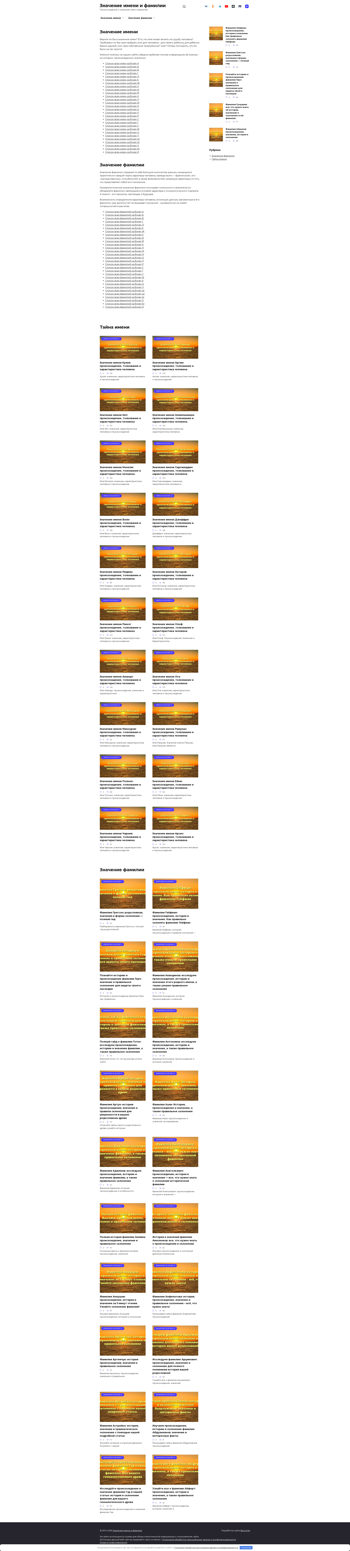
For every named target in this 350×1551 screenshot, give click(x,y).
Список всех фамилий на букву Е (124, 228)
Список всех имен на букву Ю (122, 149)
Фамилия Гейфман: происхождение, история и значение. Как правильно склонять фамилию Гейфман (171, 917)
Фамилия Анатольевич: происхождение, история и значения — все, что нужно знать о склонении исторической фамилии (174, 1177)
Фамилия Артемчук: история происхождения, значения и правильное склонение (119, 1363)
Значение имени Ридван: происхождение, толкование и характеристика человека (120, 575)
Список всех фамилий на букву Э (124, 300)
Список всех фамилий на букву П (124, 261)
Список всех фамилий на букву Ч (124, 287)
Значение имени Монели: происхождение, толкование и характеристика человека (120, 470)
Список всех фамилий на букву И (124, 238)
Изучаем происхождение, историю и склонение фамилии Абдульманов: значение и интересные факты (173, 1430)
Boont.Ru (245, 1530)
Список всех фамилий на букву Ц (124, 284)
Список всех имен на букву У (122, 126)
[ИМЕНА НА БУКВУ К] (123, 357)
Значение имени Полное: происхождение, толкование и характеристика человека (120, 784)
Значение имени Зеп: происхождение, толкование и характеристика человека (120, 418)
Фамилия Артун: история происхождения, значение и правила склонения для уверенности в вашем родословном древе (119, 1111)
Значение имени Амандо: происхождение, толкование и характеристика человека (120, 680)
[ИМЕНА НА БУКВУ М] (123, 461)
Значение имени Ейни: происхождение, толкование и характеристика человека (173, 784)
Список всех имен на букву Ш (122, 139)
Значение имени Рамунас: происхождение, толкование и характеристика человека (173, 732)
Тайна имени (114, 327)
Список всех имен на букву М (122, 103)
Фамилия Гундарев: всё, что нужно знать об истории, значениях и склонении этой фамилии (237, 111)
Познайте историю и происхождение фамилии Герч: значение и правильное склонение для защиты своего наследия (121, 982)
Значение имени (110, 18)
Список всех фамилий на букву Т (124, 271)
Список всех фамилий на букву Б (124, 215)
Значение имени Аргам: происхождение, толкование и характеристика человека (173, 366)
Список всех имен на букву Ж (122, 83)
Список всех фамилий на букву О (124, 257)
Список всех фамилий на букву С (124, 267)
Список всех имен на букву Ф (122, 129)
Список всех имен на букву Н (122, 106)
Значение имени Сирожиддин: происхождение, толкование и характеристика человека (173, 470)
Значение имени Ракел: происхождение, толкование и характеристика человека (120, 627)
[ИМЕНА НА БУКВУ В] (123, 514)
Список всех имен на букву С (122, 119)
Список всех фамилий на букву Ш (124, 290)
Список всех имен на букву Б (122, 66)
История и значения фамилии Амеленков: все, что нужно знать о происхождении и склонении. (174, 1240)
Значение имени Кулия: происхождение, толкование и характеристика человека (120, 366)
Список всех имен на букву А (122, 63)
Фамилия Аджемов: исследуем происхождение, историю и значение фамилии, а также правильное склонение (120, 1175)
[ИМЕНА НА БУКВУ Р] (123, 566)
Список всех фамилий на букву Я (124, 307)
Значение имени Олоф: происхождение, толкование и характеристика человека (173, 627)
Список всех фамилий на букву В (124, 218)
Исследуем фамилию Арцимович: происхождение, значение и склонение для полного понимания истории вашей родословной (174, 1366)
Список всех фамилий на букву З (124, 234)
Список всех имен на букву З (122, 86)
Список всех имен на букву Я (122, 152)
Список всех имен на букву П (122, 112)
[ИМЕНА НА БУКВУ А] (175, 357)
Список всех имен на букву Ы (122, 142)
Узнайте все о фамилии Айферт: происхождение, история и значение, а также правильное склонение (174, 1493)
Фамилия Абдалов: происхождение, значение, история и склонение (237, 133)
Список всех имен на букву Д (122, 76)
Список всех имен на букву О (122, 109)
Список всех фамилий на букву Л (124, 248)
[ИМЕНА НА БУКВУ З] (123, 409)
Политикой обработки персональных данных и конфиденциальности (199, 1539)
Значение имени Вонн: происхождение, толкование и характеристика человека (120, 523)
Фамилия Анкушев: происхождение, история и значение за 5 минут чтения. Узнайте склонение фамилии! (119, 1301)
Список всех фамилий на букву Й (124, 241)
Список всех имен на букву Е (122, 80)
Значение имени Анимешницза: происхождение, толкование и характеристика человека (173, 418)
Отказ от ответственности (113, 1542)
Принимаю (246, 1547)
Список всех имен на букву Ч (122, 135)
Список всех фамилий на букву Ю (124, 303)
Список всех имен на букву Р (122, 116)
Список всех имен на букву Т (121, 122)
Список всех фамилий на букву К (124, 244)
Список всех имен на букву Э (122, 145)
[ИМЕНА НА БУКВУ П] (123, 775)
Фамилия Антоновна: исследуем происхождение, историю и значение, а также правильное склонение (174, 1046)
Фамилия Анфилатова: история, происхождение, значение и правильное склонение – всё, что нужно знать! (174, 1301)
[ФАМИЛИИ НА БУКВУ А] (175, 970)
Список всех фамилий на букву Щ (125, 294)
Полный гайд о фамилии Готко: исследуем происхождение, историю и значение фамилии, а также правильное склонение (121, 1046)
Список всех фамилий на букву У (124, 274)
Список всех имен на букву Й (122, 93)
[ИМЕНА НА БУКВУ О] (175, 618)
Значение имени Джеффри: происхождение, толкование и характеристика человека (173, 523)
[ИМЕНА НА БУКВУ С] (175, 461)
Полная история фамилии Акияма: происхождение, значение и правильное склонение (123, 1240)
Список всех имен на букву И (122, 89)
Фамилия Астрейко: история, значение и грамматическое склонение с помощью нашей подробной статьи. (119, 1430)
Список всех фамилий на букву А (124, 211)
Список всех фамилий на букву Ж (124, 231)
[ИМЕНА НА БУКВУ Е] (175, 775)
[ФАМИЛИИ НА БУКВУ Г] (123, 907)
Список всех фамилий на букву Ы (124, 297)
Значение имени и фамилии (127, 1530)
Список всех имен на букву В (122, 70)
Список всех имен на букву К (122, 96)
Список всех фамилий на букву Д (124, 225)
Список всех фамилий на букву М (124, 251)
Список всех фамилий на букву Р (124, 264)
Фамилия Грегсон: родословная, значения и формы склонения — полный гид (121, 916)
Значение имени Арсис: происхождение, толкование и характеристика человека (173, 837)
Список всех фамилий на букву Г (124, 221)
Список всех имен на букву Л (122, 99)
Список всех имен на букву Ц (122, 132)
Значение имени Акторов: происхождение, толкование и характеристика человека (173, 575)
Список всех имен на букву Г (121, 73)
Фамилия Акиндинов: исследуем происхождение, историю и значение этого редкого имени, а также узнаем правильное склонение (174, 982)
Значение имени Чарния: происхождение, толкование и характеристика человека (120, 837)
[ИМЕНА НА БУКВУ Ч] (123, 828)
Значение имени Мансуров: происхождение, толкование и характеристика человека (120, 732)
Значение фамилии (140, 18)
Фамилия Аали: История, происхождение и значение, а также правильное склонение (172, 1108)
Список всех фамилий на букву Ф (124, 277)
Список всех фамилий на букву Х (124, 280)
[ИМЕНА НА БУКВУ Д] (175, 514)
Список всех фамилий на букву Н (124, 254)
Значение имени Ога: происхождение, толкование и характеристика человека (173, 680)
